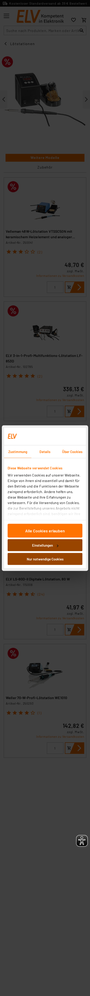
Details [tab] (44, 451)
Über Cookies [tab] (72, 451)
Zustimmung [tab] (17, 451)
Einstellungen (42, 545)
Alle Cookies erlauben (45, 530)
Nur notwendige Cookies (45, 559)
